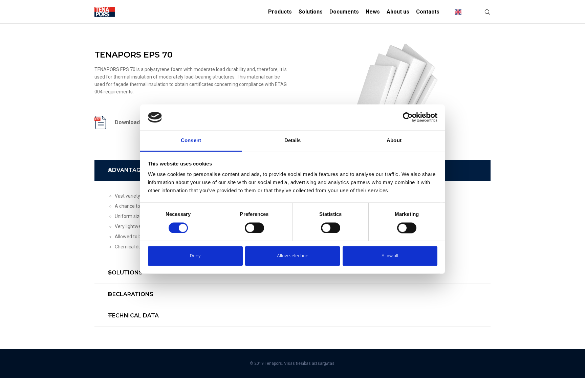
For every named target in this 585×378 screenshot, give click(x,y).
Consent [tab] (191, 140)
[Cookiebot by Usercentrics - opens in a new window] (407, 117)
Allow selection (292, 256)
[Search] (483, 12)
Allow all (390, 256)
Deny (195, 256)
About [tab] (394, 140)
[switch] (254, 227)
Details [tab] (292, 140)
